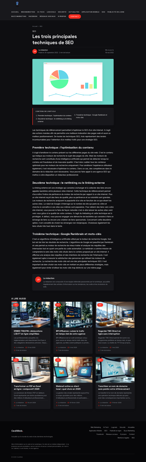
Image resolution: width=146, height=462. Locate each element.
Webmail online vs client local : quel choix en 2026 (68, 387)
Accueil (15, 12)
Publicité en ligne (116, 12)
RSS (133, 438)
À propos (62, 16)
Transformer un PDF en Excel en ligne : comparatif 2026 (27, 387)
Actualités (74, 12)
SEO (103, 12)
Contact (75, 16)
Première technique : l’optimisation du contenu (54, 115)
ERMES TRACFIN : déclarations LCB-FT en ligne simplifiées (28, 332)
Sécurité (62, 12)
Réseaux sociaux (48, 16)
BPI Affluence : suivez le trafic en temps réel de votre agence (70, 332)
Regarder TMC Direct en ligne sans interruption (109, 332)
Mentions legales (123, 438)
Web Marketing (28, 12)
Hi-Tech (41, 12)
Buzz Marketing (18, 16)
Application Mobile (90, 12)
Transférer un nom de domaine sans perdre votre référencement (114, 387)
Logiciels (51, 12)
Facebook (33, 16)
